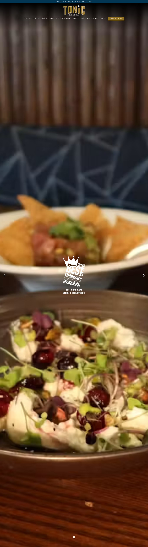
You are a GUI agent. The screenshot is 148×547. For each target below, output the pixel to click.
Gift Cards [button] (85, 18)
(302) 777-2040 (87, 1)
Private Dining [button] (65, 18)
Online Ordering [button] (99, 18)
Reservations (116, 18)
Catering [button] (53, 18)
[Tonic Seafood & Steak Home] (74, 10)
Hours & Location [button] (32, 18)
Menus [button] (44, 18)
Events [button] (76, 18)
